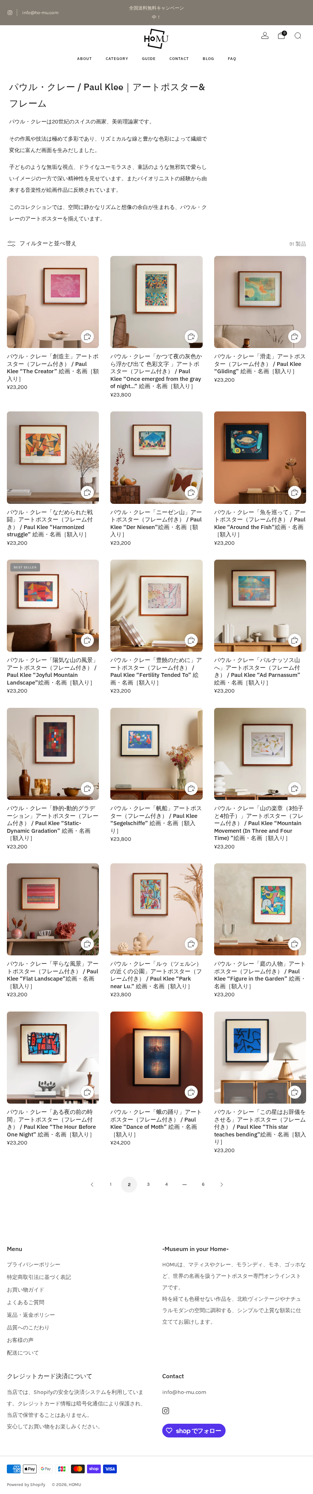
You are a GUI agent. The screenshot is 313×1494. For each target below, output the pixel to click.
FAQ (232, 58)
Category (117, 58)
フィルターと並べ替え (48, 243)
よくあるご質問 (25, 1302)
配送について (23, 1353)
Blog (208, 58)
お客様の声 (20, 1340)
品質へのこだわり (28, 1327)
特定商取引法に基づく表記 (39, 1277)
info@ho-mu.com (40, 12)
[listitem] (156, 12)
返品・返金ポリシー (31, 1315)
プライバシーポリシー (33, 1264)
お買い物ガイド (25, 1290)
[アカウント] (265, 35)
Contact (179, 58)
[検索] (298, 35)
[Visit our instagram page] (10, 12)
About (84, 58)
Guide (149, 58)
